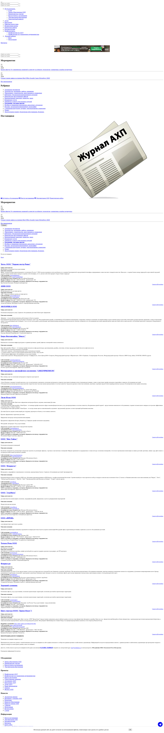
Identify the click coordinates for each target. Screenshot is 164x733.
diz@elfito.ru (15, 508)
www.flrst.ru (13, 481)
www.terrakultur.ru (14, 275)
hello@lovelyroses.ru (17, 554)
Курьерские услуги (11, 100)
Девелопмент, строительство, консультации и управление (23, 93)
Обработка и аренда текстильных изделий (18, 101)
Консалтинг (8, 22)
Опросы (7, 688)
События (7, 705)
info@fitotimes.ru (16, 456)
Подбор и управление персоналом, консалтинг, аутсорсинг (24, 105)
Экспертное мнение (11, 697)
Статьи (7, 710)
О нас (10, 10)
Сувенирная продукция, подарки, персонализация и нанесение (25, 108)
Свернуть (154, 284)
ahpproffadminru (76, 647)
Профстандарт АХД (11, 674)
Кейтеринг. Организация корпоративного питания (21, 95)
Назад (2, 257)
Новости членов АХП (12, 703)
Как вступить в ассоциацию (14, 665)
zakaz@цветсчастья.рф (18, 626)
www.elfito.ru (13, 507)
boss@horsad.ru (16, 601)
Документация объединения (17, 17)
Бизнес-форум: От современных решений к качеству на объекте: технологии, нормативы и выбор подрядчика (36, 69)
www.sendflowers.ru (15, 295)
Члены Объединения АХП (17, 12)
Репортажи (8, 700)
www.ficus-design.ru (15, 360)
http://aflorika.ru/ (14, 325)
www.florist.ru (13, 574)
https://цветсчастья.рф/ (16, 625)
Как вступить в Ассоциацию (17, 15)
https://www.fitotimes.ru (16, 455)
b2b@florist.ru (16, 576)
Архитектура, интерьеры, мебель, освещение (19, 91)
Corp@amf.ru (15, 297)
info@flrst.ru (15, 483)
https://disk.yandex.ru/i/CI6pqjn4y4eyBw (25, 623)
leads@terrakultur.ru (17, 276)
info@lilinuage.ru (16, 429)
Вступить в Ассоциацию (10, 198)
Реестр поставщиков (27, 198)
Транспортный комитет (16, 19)
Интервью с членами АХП (13, 698)
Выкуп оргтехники (11, 677)
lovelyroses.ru (13, 552)
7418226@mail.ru (17, 534)
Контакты (4, 43)
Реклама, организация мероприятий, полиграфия (20, 107)
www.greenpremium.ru (15, 386)
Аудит (7, 21)
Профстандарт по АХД (15, 32)
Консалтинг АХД (10, 682)
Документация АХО (42, 198)
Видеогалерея (9, 709)
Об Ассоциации (10, 9)
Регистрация (12, 39)
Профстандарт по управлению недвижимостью (23, 34)
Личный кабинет (10, 36)
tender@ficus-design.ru (18, 361)
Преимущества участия (15, 14)
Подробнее (160, 284)
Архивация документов (12, 89)
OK (130, 729)
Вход (10, 38)
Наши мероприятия (11, 686)
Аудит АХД (8, 684)
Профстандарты (10, 31)
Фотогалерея (9, 707)
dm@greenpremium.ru (18, 388)
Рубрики (4, 225)
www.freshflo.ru (14, 532)
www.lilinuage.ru (14, 428)
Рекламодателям (10, 29)
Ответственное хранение (13, 679)
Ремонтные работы (11, 27)
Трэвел (7, 110)
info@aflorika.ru (16, 327)
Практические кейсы (56, 198)
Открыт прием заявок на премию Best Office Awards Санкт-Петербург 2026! (25, 78)
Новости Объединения (12, 702)
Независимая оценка (11, 26)
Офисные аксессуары (11, 24)
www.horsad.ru (13, 600)
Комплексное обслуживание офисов (16, 96)
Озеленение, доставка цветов (14, 103)
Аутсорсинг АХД (10, 681)
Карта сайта (8, 725)
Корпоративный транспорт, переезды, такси (19, 98)
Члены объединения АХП (13, 661)
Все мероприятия (6, 81)
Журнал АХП (9, 689)
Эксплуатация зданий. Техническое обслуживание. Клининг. (24, 112)
